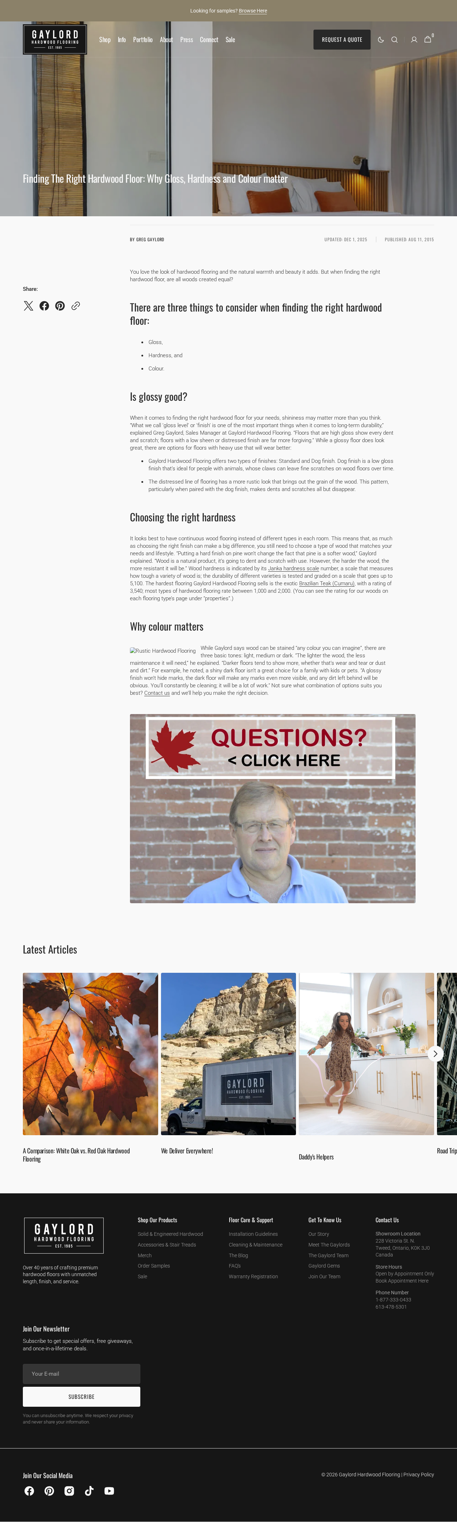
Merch (145, 1255)
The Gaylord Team (328, 1255)
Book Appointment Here (402, 1281)
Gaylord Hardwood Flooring (369, 1474)
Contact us (157, 693)
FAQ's (235, 1266)
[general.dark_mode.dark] (381, 39)
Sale (142, 1276)
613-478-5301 (391, 1307)
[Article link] (90, 1071)
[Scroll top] (448, 1513)
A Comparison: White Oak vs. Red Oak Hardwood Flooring (76, 1154)
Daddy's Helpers (316, 1156)
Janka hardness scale (293, 568)
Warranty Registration (253, 1276)
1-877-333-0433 (393, 1300)
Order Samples (154, 1266)
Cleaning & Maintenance (255, 1245)
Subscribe (82, 1396)
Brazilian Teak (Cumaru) (327, 583)
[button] (394, 39)
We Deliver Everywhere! (187, 1150)
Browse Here (253, 11)
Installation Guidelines (253, 1234)
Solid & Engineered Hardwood (170, 1234)
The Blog (238, 1255)
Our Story (318, 1234)
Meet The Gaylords (329, 1245)
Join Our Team (324, 1276)
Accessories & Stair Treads (167, 1245)
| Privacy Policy (417, 1474)
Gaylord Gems (324, 1266)
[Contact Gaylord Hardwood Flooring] (273, 910)
